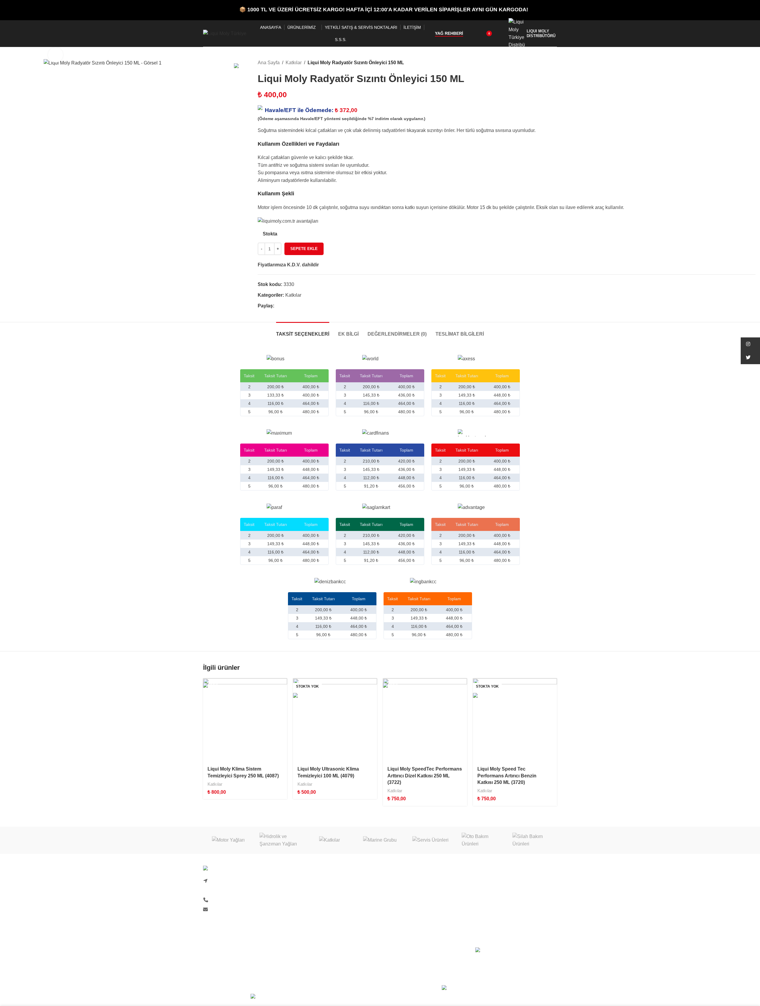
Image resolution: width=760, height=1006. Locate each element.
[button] (750, 344)
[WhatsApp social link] (298, 306)
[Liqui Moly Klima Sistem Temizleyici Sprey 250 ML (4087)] (245, 720)
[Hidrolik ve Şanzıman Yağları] (279, 840)
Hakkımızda (306, 881)
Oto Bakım (486, 925)
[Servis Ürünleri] (430, 840)
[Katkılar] (329, 840)
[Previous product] (737, 62)
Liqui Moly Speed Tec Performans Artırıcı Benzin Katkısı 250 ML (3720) (506, 775)
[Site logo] (224, 33)
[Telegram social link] (305, 306)
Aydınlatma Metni (312, 925)
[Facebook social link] (277, 306)
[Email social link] (291, 306)
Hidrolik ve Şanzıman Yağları (505, 903)
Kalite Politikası (310, 914)
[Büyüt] (55, 54)
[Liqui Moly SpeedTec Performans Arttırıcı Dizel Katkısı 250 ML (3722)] (425, 720)
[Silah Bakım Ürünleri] (531, 840)
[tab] (302, 331)
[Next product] (752, 62)
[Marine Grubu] (380, 840)
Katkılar (294, 62)
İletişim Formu (309, 892)
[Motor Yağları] (228, 840)
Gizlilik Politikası (401, 903)
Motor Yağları (489, 881)
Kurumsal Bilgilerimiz (316, 903)
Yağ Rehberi (449, 33)
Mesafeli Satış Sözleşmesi (412, 925)
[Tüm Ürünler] (744, 62)
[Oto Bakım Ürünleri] (481, 840)
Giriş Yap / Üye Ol (403, 881)
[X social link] (284, 306)
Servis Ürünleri (491, 914)
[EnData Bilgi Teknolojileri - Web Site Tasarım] (499, 988)
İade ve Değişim (401, 914)
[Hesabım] (500, 34)
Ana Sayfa (269, 62)
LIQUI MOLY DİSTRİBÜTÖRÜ (541, 33)
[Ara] (471, 34)
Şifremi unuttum (400, 892)
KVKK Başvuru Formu (317, 936)
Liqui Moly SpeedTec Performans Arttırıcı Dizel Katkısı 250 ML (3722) (424, 775)
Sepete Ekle (304, 248)
